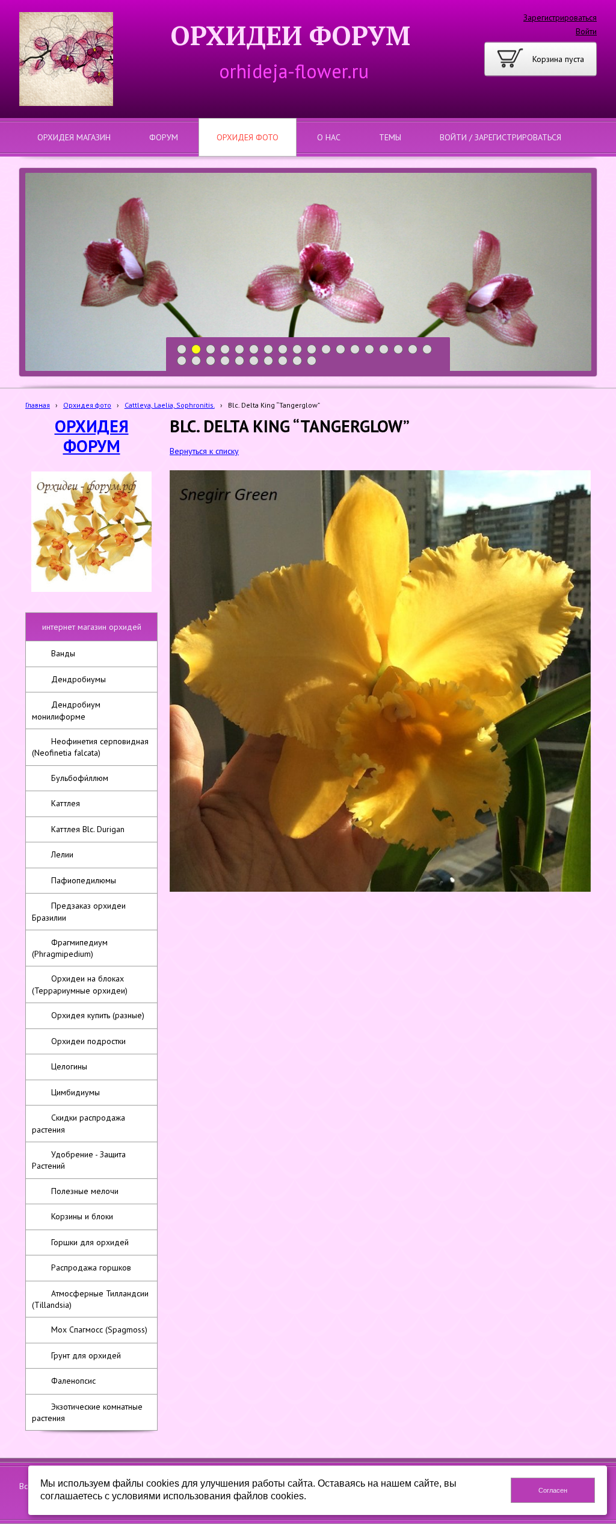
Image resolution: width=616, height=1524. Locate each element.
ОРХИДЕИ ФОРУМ (290, 35)
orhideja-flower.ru (294, 71)
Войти (586, 31)
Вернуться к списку (204, 451)
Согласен (552, 1490)
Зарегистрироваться (560, 17)
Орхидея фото (87, 404)
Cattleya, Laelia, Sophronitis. (170, 404)
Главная (37, 404)
